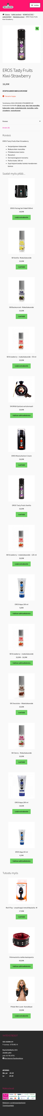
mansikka (30, 108)
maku (12, 108)
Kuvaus (5, 121)
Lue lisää (21, 267)
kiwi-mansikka (34, 105)
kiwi (27, 105)
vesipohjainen (16, 110)
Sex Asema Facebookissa (13, 1058)
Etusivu (7, 14)
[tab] (22, 121)
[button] (37, 28)
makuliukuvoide (20, 108)
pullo (36, 108)
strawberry (6, 110)
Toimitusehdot (8, 1105)
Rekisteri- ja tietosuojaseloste (14, 1103)
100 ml (19, 105)
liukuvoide (6, 108)
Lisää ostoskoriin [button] (21, 217)
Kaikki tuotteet (16, 14)
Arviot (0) (6, 128)
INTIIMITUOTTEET (28, 14)
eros (23, 105)
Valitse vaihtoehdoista (21, 415)
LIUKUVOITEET (7, 17)
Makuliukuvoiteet (18, 17)
